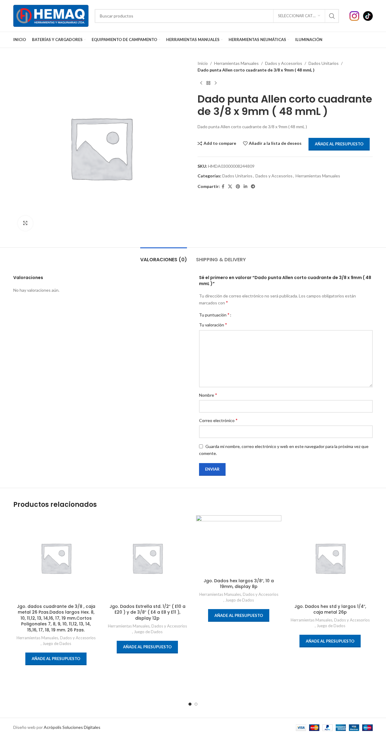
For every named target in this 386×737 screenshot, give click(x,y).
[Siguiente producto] (215, 83)
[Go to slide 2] (196, 704)
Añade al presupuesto (339, 143)
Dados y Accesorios (283, 63)
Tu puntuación (214, 314)
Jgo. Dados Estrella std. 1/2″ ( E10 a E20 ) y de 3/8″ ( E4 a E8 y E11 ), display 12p (147, 612)
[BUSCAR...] (332, 16)
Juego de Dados (57, 643)
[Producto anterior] (201, 83)
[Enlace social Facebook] (223, 187)
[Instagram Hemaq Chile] (356, 15)
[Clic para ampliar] (25, 223)
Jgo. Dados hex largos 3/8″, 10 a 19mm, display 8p (239, 584)
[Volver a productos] (208, 83)
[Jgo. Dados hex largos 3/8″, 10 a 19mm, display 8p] (238, 545)
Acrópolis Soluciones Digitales (72, 727)
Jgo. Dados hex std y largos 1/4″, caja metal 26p (330, 609)
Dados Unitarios (323, 63)
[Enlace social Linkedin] (245, 187)
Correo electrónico (218, 420)
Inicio (203, 63)
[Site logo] (51, 15)
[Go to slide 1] (189, 704)
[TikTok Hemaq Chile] (368, 15)
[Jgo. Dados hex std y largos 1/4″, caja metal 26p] (330, 558)
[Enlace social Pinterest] (238, 187)
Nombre (208, 395)
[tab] (163, 256)
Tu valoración (213, 324)
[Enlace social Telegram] (253, 187)
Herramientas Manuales (236, 63)
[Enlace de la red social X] (230, 187)
